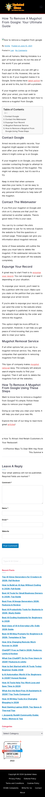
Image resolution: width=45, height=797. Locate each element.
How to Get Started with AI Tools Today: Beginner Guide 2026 (22, 668)
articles (11, 424)
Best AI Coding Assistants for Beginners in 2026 (22, 619)
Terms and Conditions (15, 783)
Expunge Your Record (15, 122)
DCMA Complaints (10, 788)
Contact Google (12, 116)
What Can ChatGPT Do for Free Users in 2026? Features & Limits (22, 660)
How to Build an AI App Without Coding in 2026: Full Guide (21, 587)
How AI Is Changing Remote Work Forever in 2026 (19, 644)
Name (5, 508)
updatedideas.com (12, 751)
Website (5, 531)
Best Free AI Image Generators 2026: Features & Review (20, 603)
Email (5, 520)
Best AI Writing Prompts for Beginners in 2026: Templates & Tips (22, 636)
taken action (34, 80)
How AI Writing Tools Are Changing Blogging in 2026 (19, 701)
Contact (38, 788)
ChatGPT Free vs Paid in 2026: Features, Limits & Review (22, 652)
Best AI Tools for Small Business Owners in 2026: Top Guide (22, 595)
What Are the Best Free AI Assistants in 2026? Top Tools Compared (22, 692)
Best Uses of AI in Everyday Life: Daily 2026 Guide (21, 627)
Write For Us (27, 788)
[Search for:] (22, 561)
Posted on (22, 46)
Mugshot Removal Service (16, 125)
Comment (7, 482)
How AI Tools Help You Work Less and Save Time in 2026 (21, 684)
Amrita (7, 46)
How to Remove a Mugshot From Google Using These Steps (19, 129)
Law (12, 50)
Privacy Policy (15, 779)
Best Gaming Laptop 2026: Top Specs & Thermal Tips (22, 709)
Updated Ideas (30, 774)
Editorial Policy (30, 779)
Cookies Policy (33, 783)
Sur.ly (16, 756)
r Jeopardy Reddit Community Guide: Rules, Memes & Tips (20, 717)
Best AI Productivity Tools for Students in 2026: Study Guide (22, 611)
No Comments (21, 50)
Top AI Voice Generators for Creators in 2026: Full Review (22, 579)
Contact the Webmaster (15, 119)
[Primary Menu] (41, 7)
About (22, 792)
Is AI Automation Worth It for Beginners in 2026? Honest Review (21, 676)
